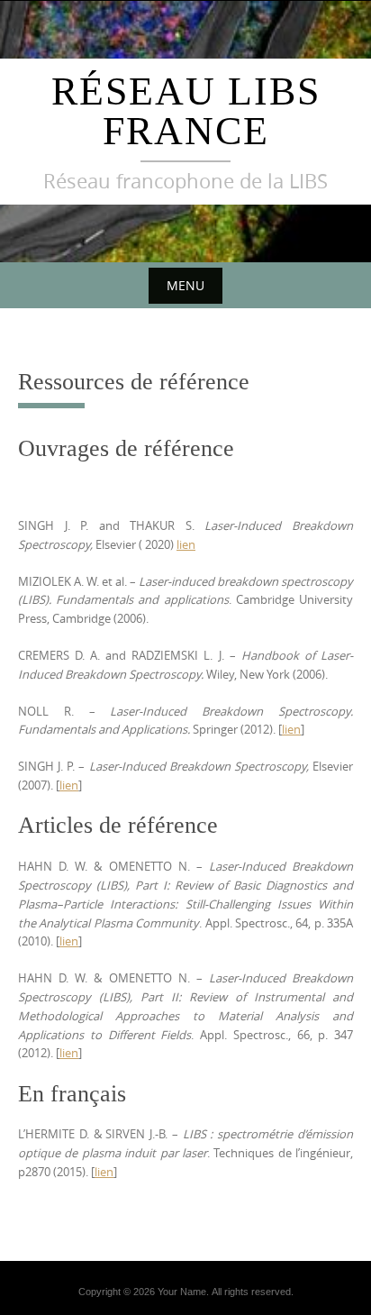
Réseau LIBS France (186, 111)
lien (185, 544)
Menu (185, 285)
